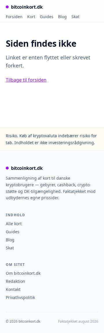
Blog (62, 16)
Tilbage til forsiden (26, 80)
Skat (75, 16)
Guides (46, 16)
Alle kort (14, 223)
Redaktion (15, 281)
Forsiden (14, 16)
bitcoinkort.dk (26, 7)
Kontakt (13, 289)
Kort (31, 16)
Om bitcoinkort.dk (23, 273)
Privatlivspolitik (20, 297)
